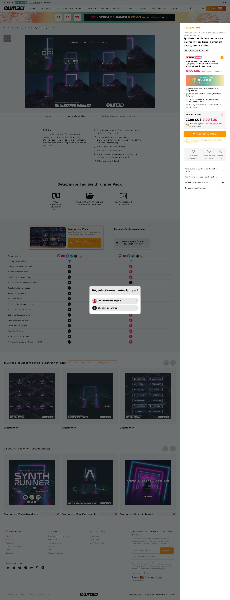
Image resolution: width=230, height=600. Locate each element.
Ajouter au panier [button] (206, 134)
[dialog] (115, 300)
